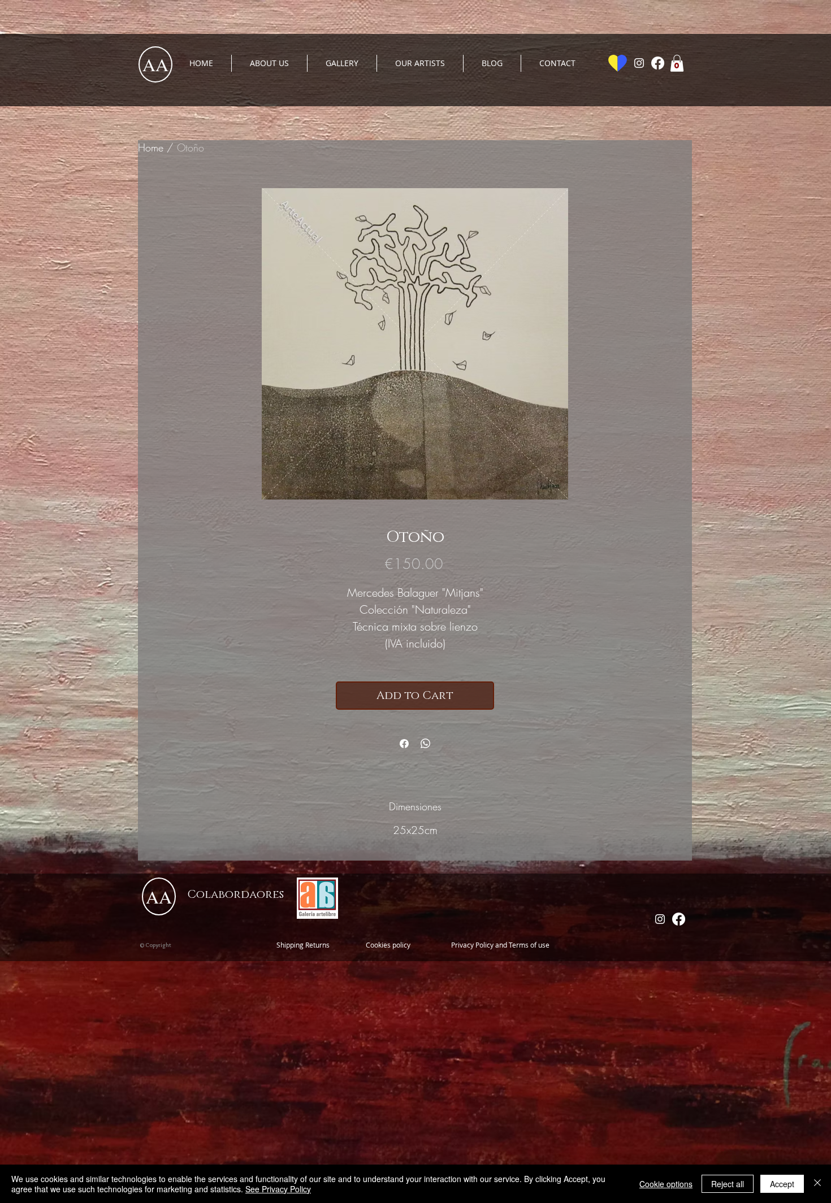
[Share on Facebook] (404, 743)
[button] (677, 63)
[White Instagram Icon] (639, 63)
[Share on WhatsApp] (425, 743)
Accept (782, 1183)
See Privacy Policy (278, 1189)
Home (150, 147)
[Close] (817, 1184)
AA (155, 64)
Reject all (727, 1183)
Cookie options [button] (665, 1183)
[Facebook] (657, 63)
